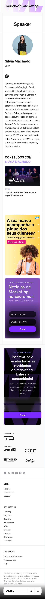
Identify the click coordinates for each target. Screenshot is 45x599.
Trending (7, 512)
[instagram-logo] (5, 473)
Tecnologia (8, 541)
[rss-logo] (20, 473)
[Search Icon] (31, 591)
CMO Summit (9, 492)
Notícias (7, 489)
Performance (9, 522)
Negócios (7, 515)
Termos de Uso (10, 560)
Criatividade (8, 537)
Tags (6, 563)
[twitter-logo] (8, 473)
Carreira (7, 533)
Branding (7, 519)
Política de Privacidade (13, 556)
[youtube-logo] (16, 473)
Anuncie (7, 496)
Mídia (6, 526)
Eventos (7, 530)
